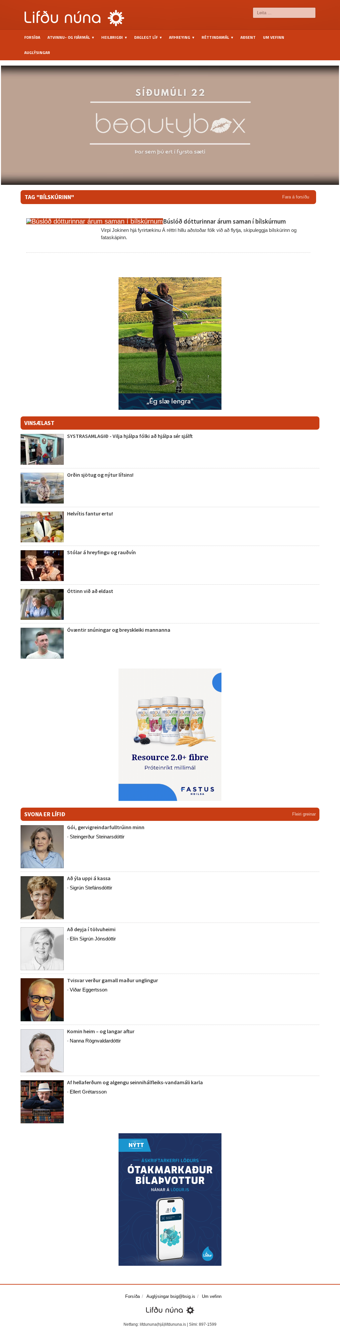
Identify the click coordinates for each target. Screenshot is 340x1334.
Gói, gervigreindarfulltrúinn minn (105, 827)
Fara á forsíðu (295, 196)
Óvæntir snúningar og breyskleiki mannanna (118, 629)
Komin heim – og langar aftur (100, 1031)
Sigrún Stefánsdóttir (91, 887)
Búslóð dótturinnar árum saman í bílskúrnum (224, 221)
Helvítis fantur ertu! (90, 513)
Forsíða (32, 37)
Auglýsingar (37, 52)
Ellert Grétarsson (88, 1091)
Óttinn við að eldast (90, 591)
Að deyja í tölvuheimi (92, 929)
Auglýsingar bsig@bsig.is (170, 1296)
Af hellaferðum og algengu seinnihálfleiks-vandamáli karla (135, 1082)
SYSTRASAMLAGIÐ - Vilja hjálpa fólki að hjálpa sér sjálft (130, 436)
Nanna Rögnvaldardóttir (95, 1040)
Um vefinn (273, 37)
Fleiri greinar (304, 814)
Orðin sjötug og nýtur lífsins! (100, 474)
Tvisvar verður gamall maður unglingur (112, 980)
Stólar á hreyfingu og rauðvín (101, 552)
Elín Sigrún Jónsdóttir (93, 938)
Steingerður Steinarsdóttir (97, 836)
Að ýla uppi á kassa (89, 878)
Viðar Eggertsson (88, 989)
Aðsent (248, 37)
